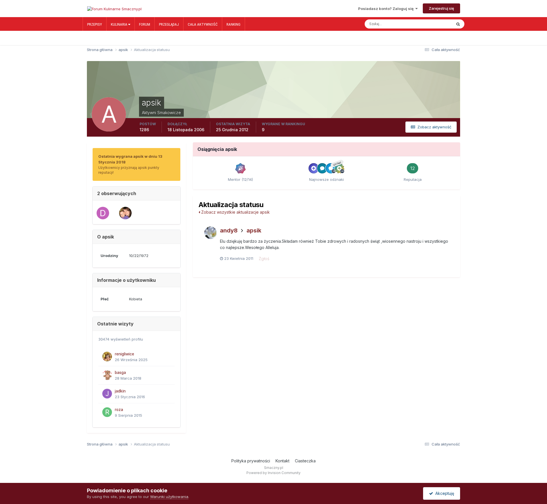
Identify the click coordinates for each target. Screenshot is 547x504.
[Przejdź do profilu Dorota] (125, 213)
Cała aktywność (203, 24)
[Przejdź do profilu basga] (107, 375)
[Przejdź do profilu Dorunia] (103, 213)
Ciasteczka (305, 460)
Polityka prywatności (250, 460)
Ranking (233, 24)
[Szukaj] (458, 24)
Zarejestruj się (441, 8)
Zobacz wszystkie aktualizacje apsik (235, 212)
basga (120, 372)
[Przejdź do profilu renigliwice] (107, 356)
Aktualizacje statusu (430, 24)
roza (119, 409)
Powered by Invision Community (273, 473)
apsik (253, 230)
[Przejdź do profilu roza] (107, 412)
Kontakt (282, 460)
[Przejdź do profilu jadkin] (107, 393)
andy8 (229, 230)
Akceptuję (443, 493)
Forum (144, 24)
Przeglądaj (169, 24)
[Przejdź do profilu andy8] (210, 232)
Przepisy (94, 24)
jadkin (120, 391)
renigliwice (124, 354)
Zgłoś (264, 258)
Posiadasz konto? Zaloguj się (386, 8)
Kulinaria (119, 24)
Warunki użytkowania (169, 496)
